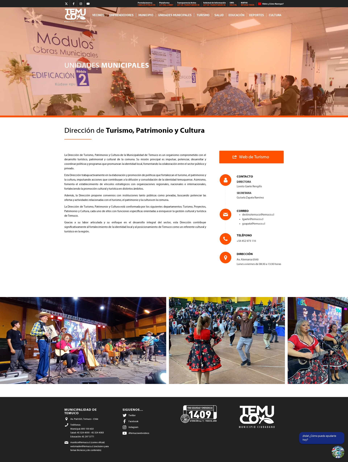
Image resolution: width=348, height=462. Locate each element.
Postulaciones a (146, 4)
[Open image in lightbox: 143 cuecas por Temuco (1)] (162, 380)
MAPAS (247, 4)
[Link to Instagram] (80, 3)
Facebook (133, 421)
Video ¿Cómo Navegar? (273, 4)
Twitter (132, 415)
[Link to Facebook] (73, 3)
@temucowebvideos (139, 433)
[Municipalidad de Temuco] (76, 15)
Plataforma (166, 4)
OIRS (233, 4)
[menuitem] (146, 4)
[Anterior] (8, 340)
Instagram (133, 427)
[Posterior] (339, 340)
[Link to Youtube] (88, 3)
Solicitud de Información (214, 4)
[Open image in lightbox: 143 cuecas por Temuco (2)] (281, 380)
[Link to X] (66, 3)
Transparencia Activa (188, 4)
